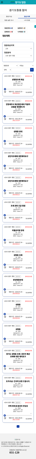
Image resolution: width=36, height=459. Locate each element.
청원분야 (7, 52)
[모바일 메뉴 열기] (2, 2)
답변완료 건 (8, 31)
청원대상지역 (9, 45)
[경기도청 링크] (17, 439)
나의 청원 (27, 20)
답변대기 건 (21, 28)
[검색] (32, 69)
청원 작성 (9, 16)
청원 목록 (27, 16)
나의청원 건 (21, 31)
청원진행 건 (8, 28)
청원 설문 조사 (9, 20)
